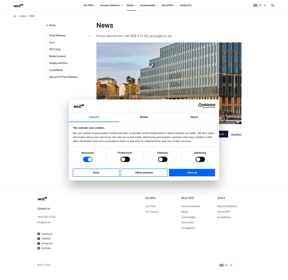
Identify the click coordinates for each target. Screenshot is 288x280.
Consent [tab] (94, 117)
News (52, 42)
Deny (96, 172)
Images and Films (58, 63)
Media (23, 16)
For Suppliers (188, 228)
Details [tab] (144, 117)
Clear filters (236, 134)
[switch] (125, 159)
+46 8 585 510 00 (46, 217)
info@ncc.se (43, 222)
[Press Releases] (89, 35)
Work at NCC (187, 222)
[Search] (273, 5)
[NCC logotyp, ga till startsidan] (18, 5)
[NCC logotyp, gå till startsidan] (90, 198)
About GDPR (223, 211)
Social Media (56, 70)
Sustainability (188, 217)
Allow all (192, 172)
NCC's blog (54, 49)
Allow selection (144, 172)
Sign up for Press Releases (63, 77)
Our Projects (151, 211)
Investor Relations (190, 206)
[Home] (14, 16)
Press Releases (57, 35)
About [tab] (194, 117)
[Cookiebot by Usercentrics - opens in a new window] (200, 105)
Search (220, 134)
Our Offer (150, 206)
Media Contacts (57, 56)
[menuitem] (90, 5)
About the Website (227, 206)
